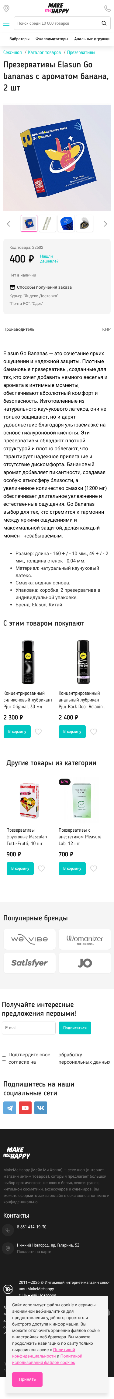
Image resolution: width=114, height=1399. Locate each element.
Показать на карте (34, 1252)
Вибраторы (19, 39)
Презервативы (81, 52)
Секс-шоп (12, 52)
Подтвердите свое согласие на (59, 1058)
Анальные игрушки (91, 39)
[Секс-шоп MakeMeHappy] (57, 8)
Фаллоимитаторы (52, 39)
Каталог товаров (44, 52)
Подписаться (75, 1028)
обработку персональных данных (85, 1058)
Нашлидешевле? (49, 259)
